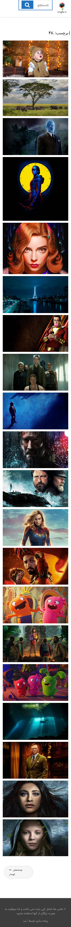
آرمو (25, 921)
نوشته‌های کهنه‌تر (15, 872)
